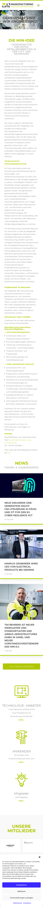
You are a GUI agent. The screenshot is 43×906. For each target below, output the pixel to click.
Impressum (27, 903)
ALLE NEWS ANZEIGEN (21, 666)
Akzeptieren (21, 885)
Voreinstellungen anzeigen (21, 898)
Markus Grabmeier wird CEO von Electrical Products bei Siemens (21, 566)
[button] (39, 857)
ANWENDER (21, 751)
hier (9, 453)
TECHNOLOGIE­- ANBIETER (21, 705)
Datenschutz (17, 903)
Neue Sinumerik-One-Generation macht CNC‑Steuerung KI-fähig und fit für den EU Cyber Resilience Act (20, 509)
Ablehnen (21, 891)
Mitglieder (21, 793)
